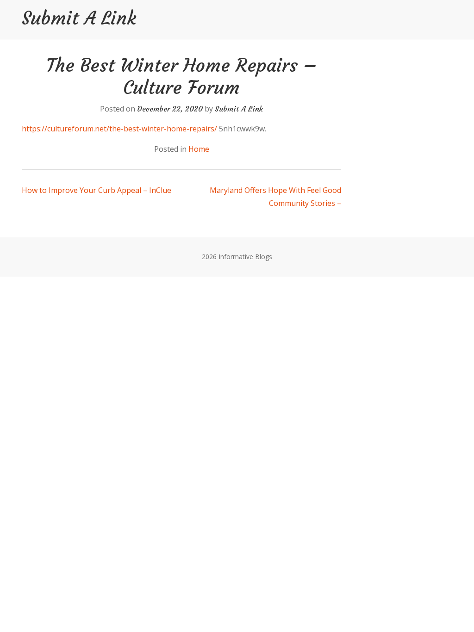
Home (198, 149)
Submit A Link (79, 18)
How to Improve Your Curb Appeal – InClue (96, 190)
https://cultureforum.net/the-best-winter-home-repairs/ (119, 129)
